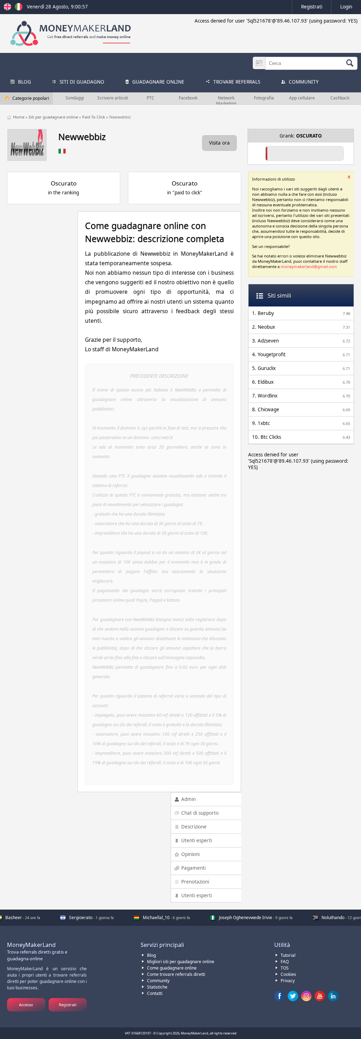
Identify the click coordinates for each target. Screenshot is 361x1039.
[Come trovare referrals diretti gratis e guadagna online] (19, 9)
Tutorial (288, 955)
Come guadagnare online (172, 968)
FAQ (285, 962)
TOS (285, 968)
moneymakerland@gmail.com (309, 266)
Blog (151, 955)
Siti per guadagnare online (54, 117)
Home (19, 117)
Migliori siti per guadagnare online (180, 962)
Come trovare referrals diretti (176, 974)
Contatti (155, 993)
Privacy (288, 981)
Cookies (288, 974)
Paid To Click (94, 117)
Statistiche (157, 987)
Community (158, 981)
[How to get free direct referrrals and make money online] (8, 9)
